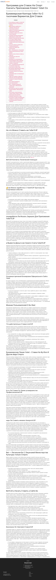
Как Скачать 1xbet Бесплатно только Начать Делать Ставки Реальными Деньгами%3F (15, 93)
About (48, 1)
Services (42, 1)
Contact (53, 1)
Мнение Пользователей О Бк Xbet (16, 38)
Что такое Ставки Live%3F (15, 39)
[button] (43, 2)
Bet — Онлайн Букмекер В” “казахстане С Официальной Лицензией (15, 85)
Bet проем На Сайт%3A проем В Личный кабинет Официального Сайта (16, 89)
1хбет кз (32, 157)
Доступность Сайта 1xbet (14, 67)
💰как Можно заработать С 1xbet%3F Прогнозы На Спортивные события (15, 27)
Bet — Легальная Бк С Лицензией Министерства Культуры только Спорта (16, 51)
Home (38, 1)
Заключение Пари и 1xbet (14, 69)
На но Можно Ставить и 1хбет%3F (16, 22)
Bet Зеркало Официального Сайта (16, 68)
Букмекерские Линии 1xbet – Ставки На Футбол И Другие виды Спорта (16, 42)
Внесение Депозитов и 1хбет (15, 96)
